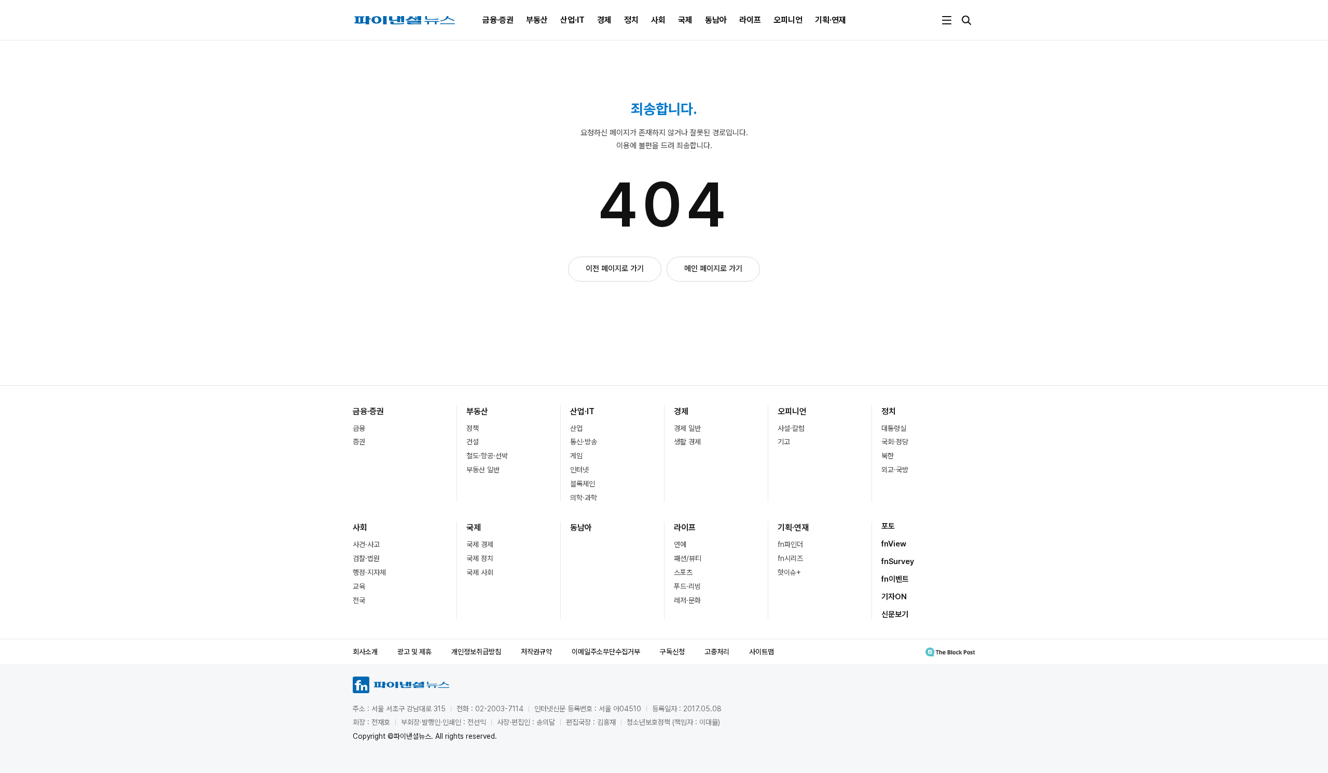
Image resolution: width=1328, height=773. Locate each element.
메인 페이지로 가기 (713, 268)
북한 (887, 456)
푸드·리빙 (687, 586)
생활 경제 (687, 442)
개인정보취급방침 (476, 652)
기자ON (894, 596)
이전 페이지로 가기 (615, 268)
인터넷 (579, 470)
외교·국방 (894, 470)
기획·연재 (830, 20)
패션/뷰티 (687, 558)
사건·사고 (366, 544)
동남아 (716, 20)
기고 (784, 442)
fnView (893, 544)
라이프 (750, 20)
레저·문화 (687, 600)
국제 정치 (479, 558)
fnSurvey (897, 561)
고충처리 (716, 652)
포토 (888, 526)
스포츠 (683, 572)
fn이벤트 (895, 579)
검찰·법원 (366, 558)
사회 (658, 20)
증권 (359, 442)
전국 (359, 600)
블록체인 (582, 484)
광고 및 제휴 (414, 652)
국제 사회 (479, 572)
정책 (472, 428)
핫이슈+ (789, 572)
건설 (472, 442)
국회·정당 (894, 442)
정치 (631, 20)
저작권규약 (536, 652)
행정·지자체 (369, 572)
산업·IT (572, 20)
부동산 (537, 20)
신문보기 (894, 614)
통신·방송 (583, 442)
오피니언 (788, 20)
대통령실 (893, 428)
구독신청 (672, 652)
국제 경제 (479, 544)
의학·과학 (583, 498)
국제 (685, 20)
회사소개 (365, 652)
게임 (576, 456)
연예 (680, 544)
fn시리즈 (790, 558)
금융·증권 (498, 20)
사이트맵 (761, 652)
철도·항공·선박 (487, 456)
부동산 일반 (483, 470)
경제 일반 (687, 428)
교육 (359, 586)
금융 (359, 428)
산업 (576, 428)
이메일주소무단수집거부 (606, 652)
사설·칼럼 (791, 428)
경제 (604, 20)
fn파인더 (790, 544)
